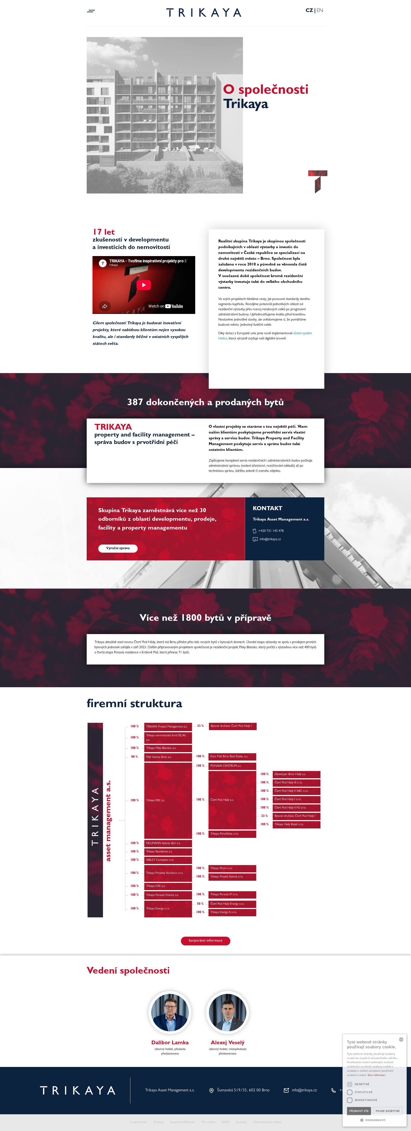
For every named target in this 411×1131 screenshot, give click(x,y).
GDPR (225, 1122)
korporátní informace (205, 941)
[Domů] (204, 12)
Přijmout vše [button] (359, 1111)
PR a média (208, 1122)
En (320, 11)
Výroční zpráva (118, 548)
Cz (309, 11)
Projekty (158, 1122)
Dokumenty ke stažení (267, 1122)
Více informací (376, 1075)
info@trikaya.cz (270, 539)
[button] (374, 1120)
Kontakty (241, 1122)
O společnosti (138, 1122)
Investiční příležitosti (182, 1122)
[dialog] (374, 1080)
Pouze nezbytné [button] (388, 1111)
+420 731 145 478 (271, 531)
